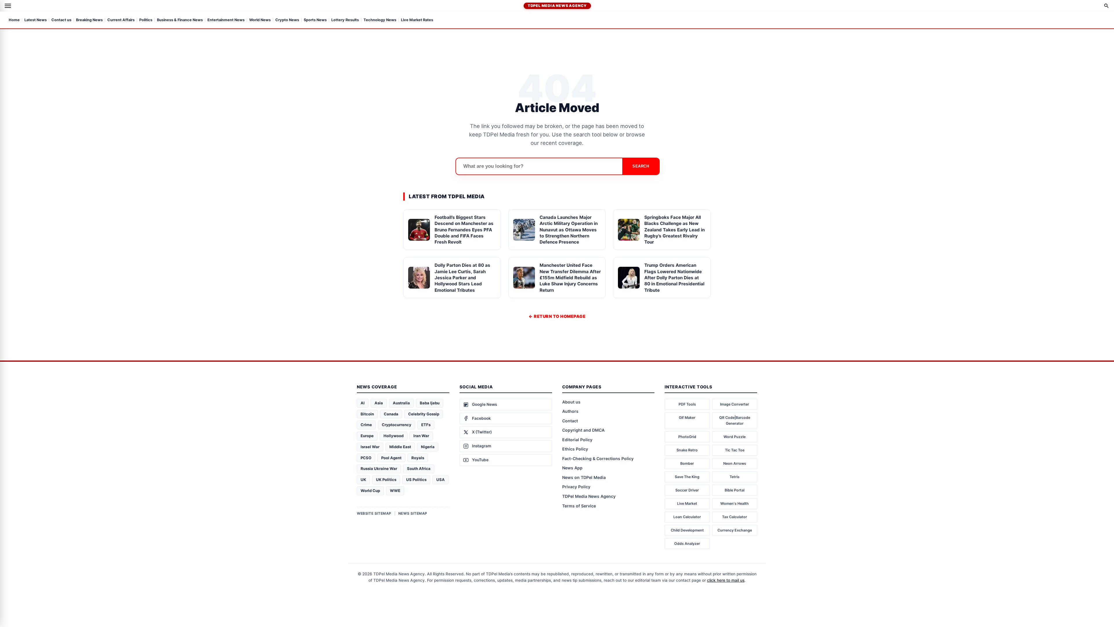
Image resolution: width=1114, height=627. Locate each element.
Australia (401, 403)
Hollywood (394, 435)
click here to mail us (725, 580)
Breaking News (89, 20)
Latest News (35, 20)
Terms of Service (579, 505)
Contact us (61, 20)
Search (640, 166)
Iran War (421, 435)
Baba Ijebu (430, 403)
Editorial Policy (577, 439)
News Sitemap (412, 513)
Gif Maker (687, 417)
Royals (417, 457)
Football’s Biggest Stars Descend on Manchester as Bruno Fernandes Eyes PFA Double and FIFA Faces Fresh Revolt (464, 230)
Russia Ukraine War (379, 468)
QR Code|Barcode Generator (734, 420)
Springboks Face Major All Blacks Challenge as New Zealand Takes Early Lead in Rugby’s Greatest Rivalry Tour (674, 230)
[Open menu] (7, 6)
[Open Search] (1106, 6)
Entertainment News (226, 20)
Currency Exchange (734, 530)
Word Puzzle (735, 437)
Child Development (687, 530)
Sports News (315, 20)
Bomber (687, 463)
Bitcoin (367, 414)
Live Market (687, 503)
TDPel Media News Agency (557, 5)
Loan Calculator (687, 517)
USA (440, 479)
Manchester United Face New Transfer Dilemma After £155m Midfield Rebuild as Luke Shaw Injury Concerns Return (570, 277)
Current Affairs (121, 20)
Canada (391, 414)
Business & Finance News (180, 20)
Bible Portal (734, 490)
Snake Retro (687, 450)
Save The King (687, 477)
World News (260, 20)
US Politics (416, 479)
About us (571, 401)
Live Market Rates (417, 20)
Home (14, 20)
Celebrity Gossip (423, 414)
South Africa (419, 468)
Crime (366, 424)
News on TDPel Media (584, 477)
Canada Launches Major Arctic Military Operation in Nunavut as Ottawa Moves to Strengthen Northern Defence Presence (569, 230)
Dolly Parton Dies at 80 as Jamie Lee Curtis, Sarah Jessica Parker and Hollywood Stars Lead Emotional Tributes (462, 277)
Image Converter (734, 404)
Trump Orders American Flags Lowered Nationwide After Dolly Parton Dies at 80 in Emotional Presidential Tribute (674, 277)
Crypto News (287, 20)
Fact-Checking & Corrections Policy (598, 458)
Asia (379, 403)
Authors (570, 411)
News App (572, 467)
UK (363, 479)
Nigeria (428, 446)
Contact (570, 420)
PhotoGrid (687, 437)
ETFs (426, 424)
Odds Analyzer (687, 543)
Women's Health (734, 503)
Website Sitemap (374, 513)
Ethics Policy (575, 448)
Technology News (380, 20)
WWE (395, 490)
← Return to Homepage (557, 316)
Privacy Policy (576, 486)
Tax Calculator (734, 517)
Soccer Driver (687, 490)
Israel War (370, 446)
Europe (367, 435)
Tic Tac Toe (734, 450)
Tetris (734, 477)
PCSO (366, 457)
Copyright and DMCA (583, 430)
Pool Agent (391, 457)
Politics (145, 20)
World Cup (370, 490)
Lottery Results (345, 20)
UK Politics (386, 479)
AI (363, 403)
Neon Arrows (734, 463)
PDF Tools (687, 404)
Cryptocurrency (396, 424)
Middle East (400, 446)
